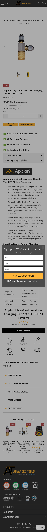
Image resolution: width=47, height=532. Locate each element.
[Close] (43, 247)
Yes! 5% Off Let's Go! (23, 275)
